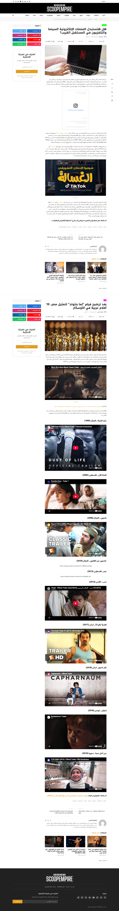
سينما (84, 227)
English (103, 1)
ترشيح (94, 801)
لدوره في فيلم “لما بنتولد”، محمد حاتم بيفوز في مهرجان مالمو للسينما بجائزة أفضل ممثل (77, 406)
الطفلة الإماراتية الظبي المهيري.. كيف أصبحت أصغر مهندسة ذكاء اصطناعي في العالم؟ (55, 278)
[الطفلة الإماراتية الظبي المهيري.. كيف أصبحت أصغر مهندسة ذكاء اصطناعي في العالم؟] (54, 267)
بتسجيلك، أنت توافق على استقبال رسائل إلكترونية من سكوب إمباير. (26, 77)
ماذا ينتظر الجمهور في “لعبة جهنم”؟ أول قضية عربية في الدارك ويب (97, 851)
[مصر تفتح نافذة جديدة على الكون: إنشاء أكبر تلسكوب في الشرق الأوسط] (75, 267)
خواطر (27, 15)
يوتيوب (74, 402)
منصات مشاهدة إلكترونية (64, 227)
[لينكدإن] (112, 92)
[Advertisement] (27, 95)
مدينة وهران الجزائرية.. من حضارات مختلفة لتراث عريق (91, 812)
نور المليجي (101, 37)
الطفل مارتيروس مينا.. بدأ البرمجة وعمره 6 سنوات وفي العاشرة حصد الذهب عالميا (97, 277)
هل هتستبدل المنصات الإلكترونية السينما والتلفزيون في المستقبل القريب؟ (61, 812)
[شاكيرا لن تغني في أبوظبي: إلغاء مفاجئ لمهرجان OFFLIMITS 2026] (75, 841)
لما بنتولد (80, 801)
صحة (34, 15)
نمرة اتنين (60, 202)
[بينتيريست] (112, 96)
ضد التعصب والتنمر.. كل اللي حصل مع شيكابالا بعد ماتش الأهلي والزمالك (60, 238)
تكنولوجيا (50, 15)
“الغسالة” (53, 146)
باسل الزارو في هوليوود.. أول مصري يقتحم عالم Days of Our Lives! (54, 851)
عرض (80, 227)
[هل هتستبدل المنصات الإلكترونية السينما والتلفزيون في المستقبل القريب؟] (75, 60)
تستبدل (95, 227)
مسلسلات (74, 227)
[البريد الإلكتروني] (112, 100)
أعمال (58, 15)
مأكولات (66, 15)
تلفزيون (89, 227)
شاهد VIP (59, 133)
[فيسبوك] (112, 83)
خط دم (53, 202)
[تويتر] (112, 88)
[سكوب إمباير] (59, 8)
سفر (74, 15)
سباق (89, 801)
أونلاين (100, 227)
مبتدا (75, 197)
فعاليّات (96, 15)
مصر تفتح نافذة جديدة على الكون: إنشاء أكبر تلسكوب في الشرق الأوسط (75, 277)
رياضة (41, 15)
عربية (85, 801)
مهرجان (74, 801)
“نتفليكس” (65, 133)
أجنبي (104, 801)
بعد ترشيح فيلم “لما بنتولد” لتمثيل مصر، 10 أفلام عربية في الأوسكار (90, 238)
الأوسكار (99, 801)
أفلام (105, 227)
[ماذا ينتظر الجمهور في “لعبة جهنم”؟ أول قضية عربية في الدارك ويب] (96, 841)
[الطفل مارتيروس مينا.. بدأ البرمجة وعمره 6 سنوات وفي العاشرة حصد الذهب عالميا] (96, 267)
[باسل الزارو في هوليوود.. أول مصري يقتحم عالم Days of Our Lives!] (54, 841)
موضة (88, 15)
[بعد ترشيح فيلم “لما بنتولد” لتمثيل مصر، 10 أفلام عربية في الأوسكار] (75, 335)
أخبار (103, 15)
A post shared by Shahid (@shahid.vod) (75, 126)
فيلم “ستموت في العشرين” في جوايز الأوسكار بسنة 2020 (67, 795)
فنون (81, 15)
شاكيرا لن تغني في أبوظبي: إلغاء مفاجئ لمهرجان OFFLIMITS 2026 (76, 851)
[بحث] (13, 15)
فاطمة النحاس (100, 312)
